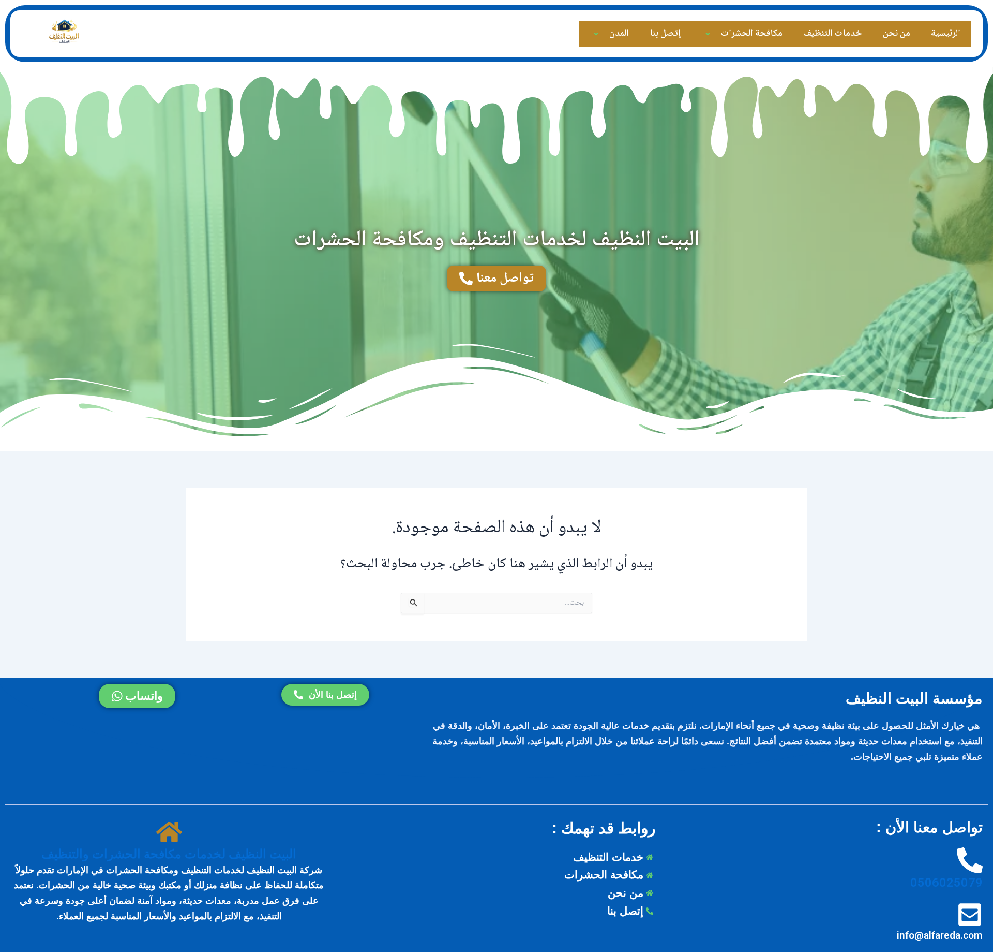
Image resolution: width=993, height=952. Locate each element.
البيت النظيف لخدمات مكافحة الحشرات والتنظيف (168, 854)
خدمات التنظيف (832, 33)
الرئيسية (945, 33)
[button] (719, 34)
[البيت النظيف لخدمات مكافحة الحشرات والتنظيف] (169, 832)
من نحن (896, 33)
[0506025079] (970, 861)
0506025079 (946, 882)
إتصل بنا (665, 33)
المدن (619, 33)
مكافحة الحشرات (752, 33)
